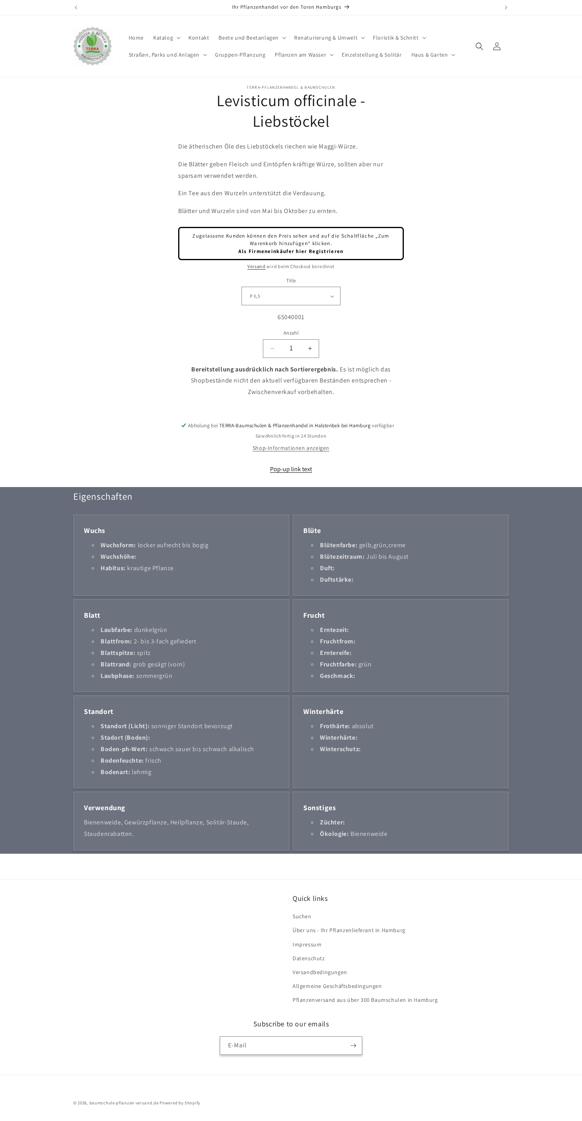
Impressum (307, 944)
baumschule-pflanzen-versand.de (124, 1103)
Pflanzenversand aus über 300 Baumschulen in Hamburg (365, 999)
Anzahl (291, 332)
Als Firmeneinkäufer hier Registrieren (290, 251)
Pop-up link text (291, 469)
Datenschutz (309, 958)
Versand (256, 266)
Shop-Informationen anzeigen (291, 447)
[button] (166, 37)
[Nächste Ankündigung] (506, 7)
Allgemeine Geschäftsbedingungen (337, 986)
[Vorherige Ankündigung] (76, 7)
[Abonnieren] (353, 1045)
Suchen (302, 916)
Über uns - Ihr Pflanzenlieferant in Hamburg (349, 930)
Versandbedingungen (320, 972)
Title (291, 280)
